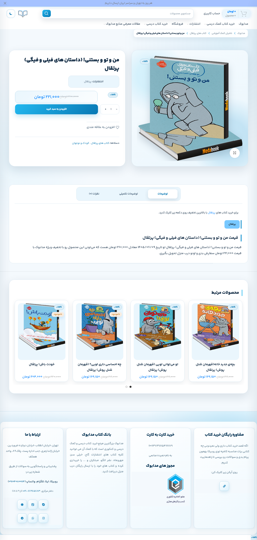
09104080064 (17, 482)
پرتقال (211, 213)
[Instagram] (43, 518)
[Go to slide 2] (126, 387)
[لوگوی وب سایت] (22, 13)
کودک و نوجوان (80, 143)
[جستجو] (46, 13)
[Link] (224, 486)
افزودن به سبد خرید (56, 109)
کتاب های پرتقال (198, 33)
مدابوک (241, 33)
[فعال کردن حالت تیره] (11, 14)
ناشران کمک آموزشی (222, 33)
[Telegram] (22, 518)
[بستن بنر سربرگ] (5, 3)
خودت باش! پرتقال (41, 364)
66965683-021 (31, 491)
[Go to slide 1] (131, 387)
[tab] (162, 194)
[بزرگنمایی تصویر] (235, 153)
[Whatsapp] (33, 518)
